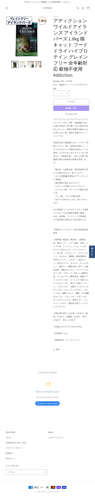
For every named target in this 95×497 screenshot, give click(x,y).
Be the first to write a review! (47, 403)
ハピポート (44, 491)
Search (8, 437)
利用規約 (9, 453)
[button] (7, 8)
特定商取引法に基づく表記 (16, 443)
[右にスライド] (45, 64)
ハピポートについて (55, 437)
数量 (54, 89)
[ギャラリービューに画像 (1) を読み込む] (14, 64)
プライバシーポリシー (14, 448)
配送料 (62, 84)
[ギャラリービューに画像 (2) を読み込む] (22, 64)
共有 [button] (57, 349)
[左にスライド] (8, 64)
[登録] (44, 472)
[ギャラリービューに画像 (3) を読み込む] (30, 64)
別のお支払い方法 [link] (71, 114)
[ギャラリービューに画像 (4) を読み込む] (38, 64)
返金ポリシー (11, 458)
